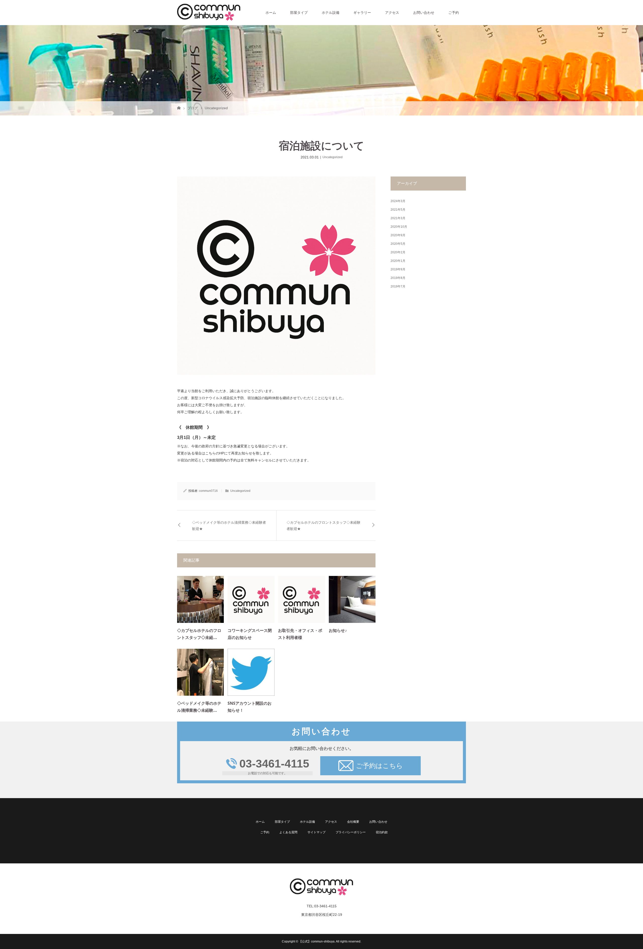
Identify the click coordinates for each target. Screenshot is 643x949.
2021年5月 (398, 209)
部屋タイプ (299, 13)
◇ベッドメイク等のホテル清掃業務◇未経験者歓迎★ (229, 525)
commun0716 (208, 491)
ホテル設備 (330, 13)
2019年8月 (398, 278)
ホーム (270, 13)
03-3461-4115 (274, 763)
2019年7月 (398, 286)
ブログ (192, 108)
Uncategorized (216, 108)
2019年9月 (398, 269)
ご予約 (453, 13)
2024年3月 (398, 201)
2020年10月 (399, 226)
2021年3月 (398, 218)
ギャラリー (362, 13)
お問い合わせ (423, 13)
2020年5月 (398, 244)
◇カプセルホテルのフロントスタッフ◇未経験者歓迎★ (323, 525)
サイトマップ (316, 832)
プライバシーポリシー (351, 832)
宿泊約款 (382, 832)
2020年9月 (398, 235)
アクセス (392, 13)
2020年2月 (398, 252)
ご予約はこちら (379, 765)
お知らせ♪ (338, 630)
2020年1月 (398, 261)
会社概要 (353, 821)
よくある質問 (288, 832)
